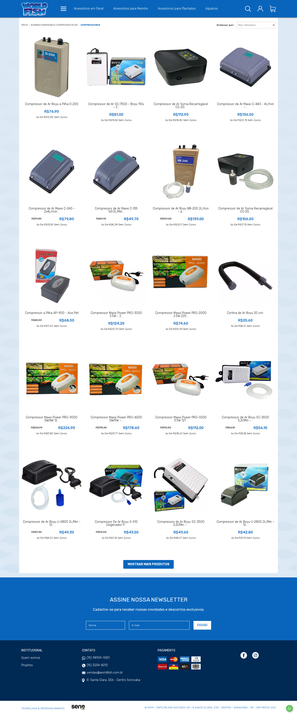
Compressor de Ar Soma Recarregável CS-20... (181, 106)
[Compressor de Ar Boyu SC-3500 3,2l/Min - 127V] (181, 485)
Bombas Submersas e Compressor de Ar (54, 25)
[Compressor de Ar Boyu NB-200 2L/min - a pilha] (181, 171)
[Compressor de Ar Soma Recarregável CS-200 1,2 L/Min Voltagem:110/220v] (181, 67)
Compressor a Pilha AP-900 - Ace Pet (51, 313)
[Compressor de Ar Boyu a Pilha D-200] (52, 67)
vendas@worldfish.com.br (105, 672)
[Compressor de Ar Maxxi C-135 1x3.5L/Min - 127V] (116, 171)
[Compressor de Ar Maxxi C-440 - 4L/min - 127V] (245, 67)
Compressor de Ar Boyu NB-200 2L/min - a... (181, 210)
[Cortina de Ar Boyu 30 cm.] (245, 276)
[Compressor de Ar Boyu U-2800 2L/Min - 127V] (245, 485)
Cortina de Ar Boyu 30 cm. (245, 313)
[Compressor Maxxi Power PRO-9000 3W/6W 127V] (52, 380)
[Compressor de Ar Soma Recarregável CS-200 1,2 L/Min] (245, 171)
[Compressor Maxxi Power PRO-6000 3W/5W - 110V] (116, 380)
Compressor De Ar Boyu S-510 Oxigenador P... (116, 523)
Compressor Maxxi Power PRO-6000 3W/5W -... (116, 419)
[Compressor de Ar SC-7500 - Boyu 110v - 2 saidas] (116, 67)
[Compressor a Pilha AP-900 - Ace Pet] (52, 276)
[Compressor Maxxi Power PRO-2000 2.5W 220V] (181, 276)
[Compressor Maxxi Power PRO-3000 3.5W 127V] (181, 380)
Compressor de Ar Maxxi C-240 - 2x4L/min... (52, 210)
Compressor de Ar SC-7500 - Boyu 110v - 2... (116, 106)
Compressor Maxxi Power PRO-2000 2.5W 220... (180, 315)
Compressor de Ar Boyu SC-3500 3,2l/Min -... (245, 419)
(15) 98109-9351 (98, 658)
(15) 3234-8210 (97, 665)
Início (24, 25)
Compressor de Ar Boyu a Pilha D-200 (51, 104)
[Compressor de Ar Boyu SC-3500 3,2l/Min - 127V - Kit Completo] (245, 380)
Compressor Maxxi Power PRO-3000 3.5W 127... (181, 419)
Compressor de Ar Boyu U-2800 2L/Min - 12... (51, 523)
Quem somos (30, 657)
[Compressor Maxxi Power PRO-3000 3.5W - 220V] (116, 276)
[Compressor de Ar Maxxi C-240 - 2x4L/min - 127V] (52, 171)
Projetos (27, 665)
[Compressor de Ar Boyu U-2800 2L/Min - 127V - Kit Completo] (52, 485)
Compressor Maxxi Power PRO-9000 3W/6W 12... (51, 419)
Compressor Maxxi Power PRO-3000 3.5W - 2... (116, 315)
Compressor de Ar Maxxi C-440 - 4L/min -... (245, 106)
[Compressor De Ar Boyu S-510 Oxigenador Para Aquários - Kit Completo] (116, 485)
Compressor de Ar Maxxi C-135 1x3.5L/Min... (116, 210)
